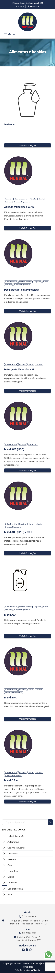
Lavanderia (12, 853)
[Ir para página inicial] (27, 21)
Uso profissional (15, 888)
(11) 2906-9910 (29, 933)
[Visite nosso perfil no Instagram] (31, 949)
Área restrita (33, 6)
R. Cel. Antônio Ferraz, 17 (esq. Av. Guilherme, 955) (28, 939)
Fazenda (11, 859)
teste (9, 894)
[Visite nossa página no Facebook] (27, 949)
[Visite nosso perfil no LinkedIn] (24, 949)
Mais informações (27, 145)
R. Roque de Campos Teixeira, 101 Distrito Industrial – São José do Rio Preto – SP (29, 922)
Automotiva (13, 841)
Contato (20, 6)
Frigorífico (12, 871)
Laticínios (12, 882)
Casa (9, 865)
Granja (10, 876)
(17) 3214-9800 (29, 916)
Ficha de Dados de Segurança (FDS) (27, 3)
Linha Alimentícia (15, 836)
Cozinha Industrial (16, 847)
